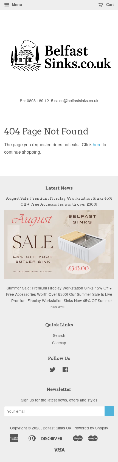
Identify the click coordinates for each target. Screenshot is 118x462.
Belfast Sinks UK (57, 428)
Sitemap (59, 342)
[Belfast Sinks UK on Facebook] (65, 370)
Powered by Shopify (91, 428)
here (97, 144)
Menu (16, 4)
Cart (109, 4)
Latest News (59, 188)
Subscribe (109, 411)
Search (59, 335)
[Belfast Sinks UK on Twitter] (53, 370)
